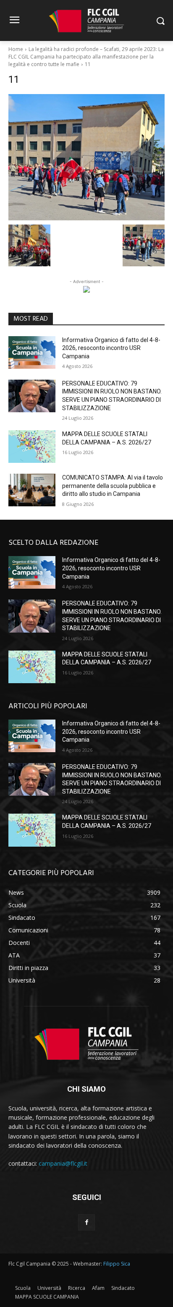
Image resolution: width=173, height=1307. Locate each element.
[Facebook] (86, 1222)
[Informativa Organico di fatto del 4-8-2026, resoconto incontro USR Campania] (31, 352)
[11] (86, 157)
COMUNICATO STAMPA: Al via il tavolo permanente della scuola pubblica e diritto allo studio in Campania (112, 485)
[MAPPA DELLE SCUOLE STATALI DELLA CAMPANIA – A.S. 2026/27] (31, 446)
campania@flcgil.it (63, 1163)
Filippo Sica (116, 1263)
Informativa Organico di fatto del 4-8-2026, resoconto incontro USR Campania (111, 348)
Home (15, 49)
